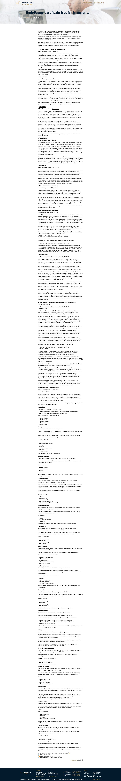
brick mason (68, 111)
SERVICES (71, 4)
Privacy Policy (97, 777)
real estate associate (54, 216)
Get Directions (40, 776)
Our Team (64, 4)
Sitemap (72, 779)
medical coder (58, 174)
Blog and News (91, 4)
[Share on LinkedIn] (39, 17)
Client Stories (88, 777)
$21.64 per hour (55, 167)
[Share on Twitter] (36, 17)
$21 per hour (55, 140)
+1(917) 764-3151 (76, 772)
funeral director (43, 81)
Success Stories (80, 4)
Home (58, 4)
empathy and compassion (48, 71)
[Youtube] (101, 779)
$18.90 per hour (55, 79)
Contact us (100, 4)
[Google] (99, 779)
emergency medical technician (47, 54)
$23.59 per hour (54, 188)
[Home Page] (25, 4)
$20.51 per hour (55, 109)
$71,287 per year (54, 212)
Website (77, 779)
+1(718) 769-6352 (76, 771)
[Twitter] (94, 779)
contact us (50, 753)
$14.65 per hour (55, 51)
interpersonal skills (54, 229)
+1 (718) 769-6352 (99, 2)
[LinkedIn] (97, 779)
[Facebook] (96, 779)
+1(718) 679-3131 (76, 774)
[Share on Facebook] (34, 17)
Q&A (94, 775)
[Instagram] (93, 779)
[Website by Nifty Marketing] (82, 779)
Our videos (96, 774)
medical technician (53, 69)
